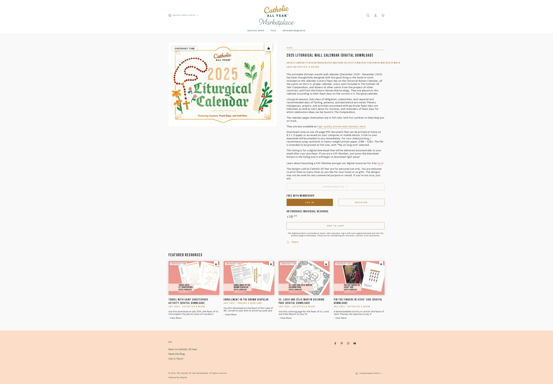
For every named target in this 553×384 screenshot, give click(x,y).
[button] (368, 15)
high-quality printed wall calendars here (341, 126)
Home (289, 48)
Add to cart (335, 226)
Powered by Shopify (177, 377)
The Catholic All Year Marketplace (192, 373)
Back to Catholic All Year (182, 349)
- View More (175, 318)
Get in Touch (175, 358)
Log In (309, 202)
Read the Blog (176, 354)
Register (361, 202)
